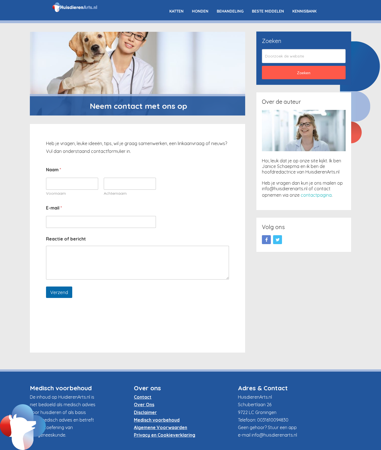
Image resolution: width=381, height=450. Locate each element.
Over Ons (144, 404)
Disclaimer (145, 412)
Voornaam (56, 193)
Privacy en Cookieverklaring (164, 435)
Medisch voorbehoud (157, 420)
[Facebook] (266, 239)
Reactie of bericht (66, 239)
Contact (142, 397)
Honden (200, 11)
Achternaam (115, 193)
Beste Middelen (268, 11)
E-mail (54, 208)
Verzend (59, 292)
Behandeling (230, 11)
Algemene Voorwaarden (160, 427)
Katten (176, 11)
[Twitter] (277, 239)
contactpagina (316, 195)
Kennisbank (304, 11)
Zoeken (303, 73)
